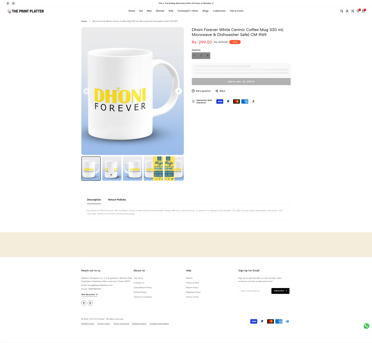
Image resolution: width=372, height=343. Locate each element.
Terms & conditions (143, 297)
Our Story (138, 278)
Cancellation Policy (143, 287)
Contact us (139, 283)
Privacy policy (103, 323)
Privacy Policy (192, 283)
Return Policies (117, 199)
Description (94, 199)
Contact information (159, 323)
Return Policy (192, 287)
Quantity (196, 50)
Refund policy (87, 323)
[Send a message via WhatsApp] (367, 326)
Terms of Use (192, 297)
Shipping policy (139, 323)
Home (84, 21)
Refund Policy (140, 292)
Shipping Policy (193, 292)
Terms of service (121, 323)
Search (189, 278)
